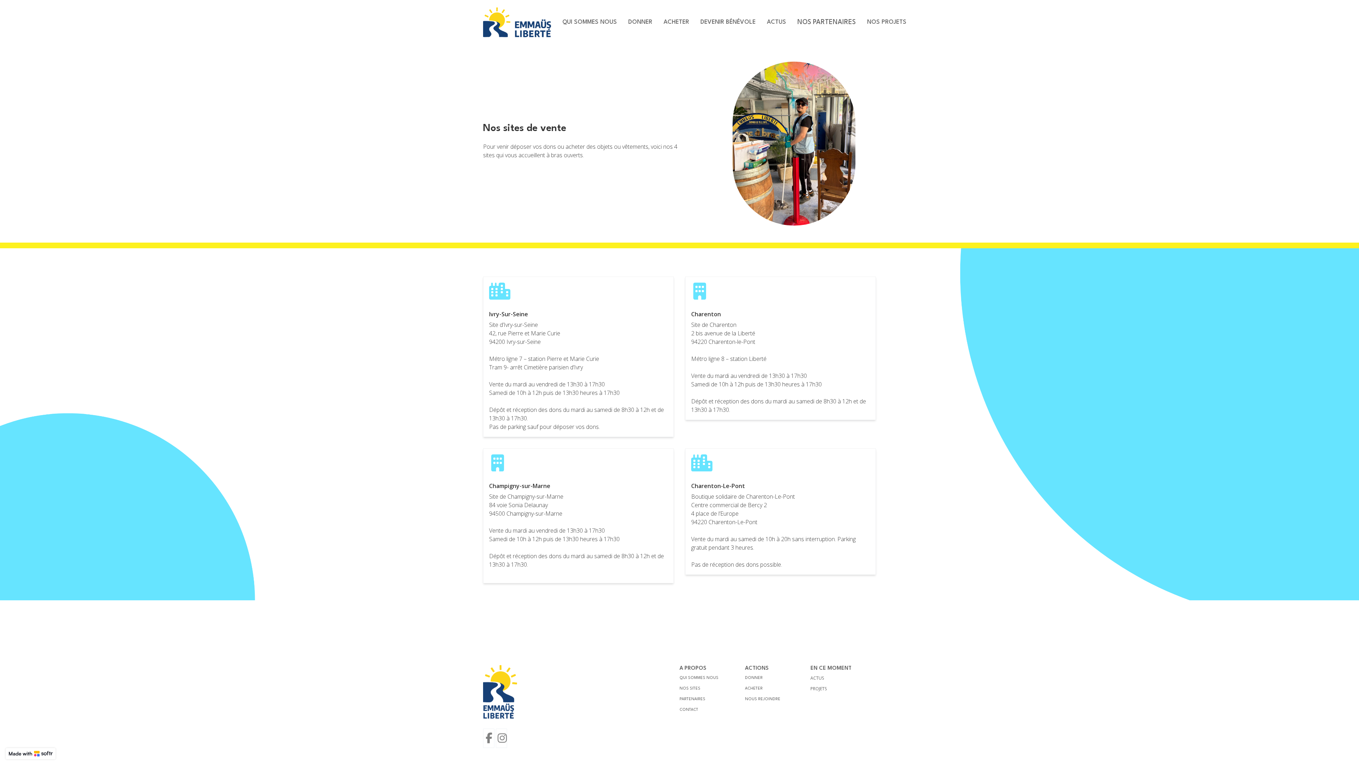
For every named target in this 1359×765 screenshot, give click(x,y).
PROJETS (818, 689)
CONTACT (689, 710)
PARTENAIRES (692, 699)
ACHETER (754, 689)
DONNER (754, 678)
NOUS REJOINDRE (762, 699)
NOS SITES (690, 689)
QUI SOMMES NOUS (699, 678)
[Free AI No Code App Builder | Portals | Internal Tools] (31, 753)
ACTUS (817, 678)
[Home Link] (517, 22)
